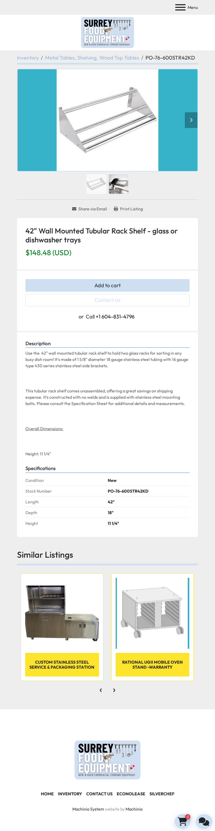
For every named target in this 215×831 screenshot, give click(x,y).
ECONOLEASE (131, 793)
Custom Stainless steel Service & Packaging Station (61, 664)
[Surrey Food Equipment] (107, 759)
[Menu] (180, 7)
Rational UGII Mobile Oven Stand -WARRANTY (152, 664)
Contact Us (108, 300)
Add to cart (107, 285)
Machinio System (88, 809)
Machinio (134, 809)
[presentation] (100, 689)
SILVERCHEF (161, 793)
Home (47, 793)
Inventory (70, 793)
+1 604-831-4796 (115, 316)
